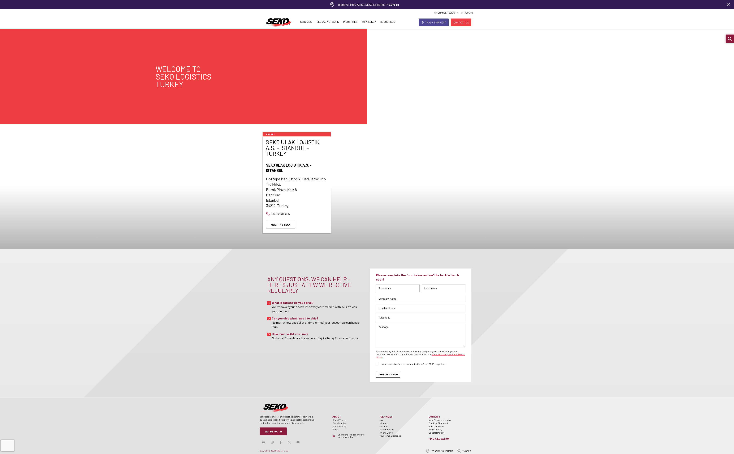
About (336, 416)
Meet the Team (281, 224)
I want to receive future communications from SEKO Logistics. (413, 364)
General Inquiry (436, 432)
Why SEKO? (369, 21)
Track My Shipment (438, 423)
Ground (384, 426)
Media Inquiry (435, 429)
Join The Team (436, 426)
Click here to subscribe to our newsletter (351, 435)
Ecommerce (387, 429)
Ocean (383, 423)
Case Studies (339, 423)
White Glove (386, 432)
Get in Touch (273, 431)
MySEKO (467, 451)
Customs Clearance (390, 435)
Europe (394, 4)
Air (381, 420)
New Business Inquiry (440, 420)
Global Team (338, 420)
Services (306, 21)
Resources (387, 21)
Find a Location (439, 438)
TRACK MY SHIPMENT (442, 451)
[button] (730, 39)
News (335, 429)
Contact (434, 416)
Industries (350, 21)
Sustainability (339, 426)
